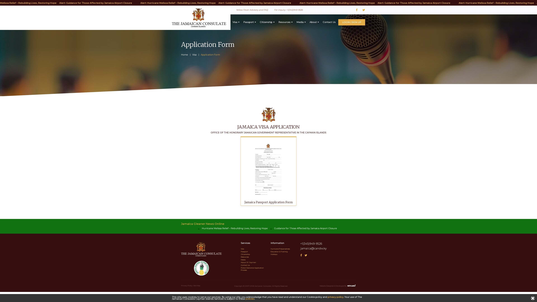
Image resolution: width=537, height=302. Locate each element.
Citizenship (266, 22)
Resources (284, 22)
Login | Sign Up (351, 22)
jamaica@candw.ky (313, 248)
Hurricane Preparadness (280, 249)
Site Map (196, 286)
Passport (248, 22)
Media (300, 22)
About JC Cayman (248, 262)
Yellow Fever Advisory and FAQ (252, 10)
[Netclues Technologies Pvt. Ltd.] (352, 285)
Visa (235, 22)
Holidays (274, 254)
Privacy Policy (187, 286)
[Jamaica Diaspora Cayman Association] (201, 255)
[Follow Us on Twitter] (363, 10)
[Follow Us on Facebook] (357, 10)
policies (250, 299)
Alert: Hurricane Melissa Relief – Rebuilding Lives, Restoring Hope (172, 3)
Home (184, 54)
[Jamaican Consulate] (199, 26)
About (313, 22)
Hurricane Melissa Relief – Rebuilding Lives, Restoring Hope (184, 228)
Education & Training (279, 252)
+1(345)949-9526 (294, 10)
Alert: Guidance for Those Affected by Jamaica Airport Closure (89, 3)
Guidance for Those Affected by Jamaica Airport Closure (254, 228)
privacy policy (335, 297)
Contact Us (329, 22)
